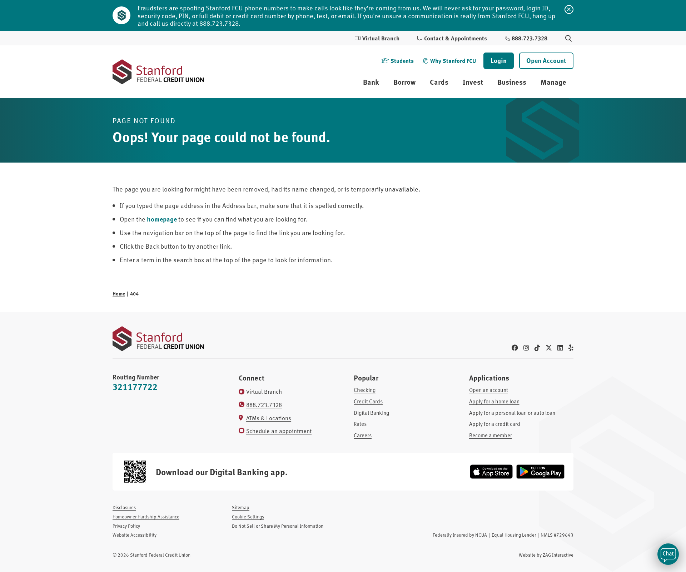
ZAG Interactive (558, 555)
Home (119, 293)
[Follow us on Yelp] (570, 347)
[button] (668, 554)
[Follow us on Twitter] (549, 347)
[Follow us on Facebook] (515, 347)
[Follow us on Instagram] (526, 347)
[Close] (569, 9)
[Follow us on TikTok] (537, 347)
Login (499, 60)
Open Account (546, 60)
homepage (162, 219)
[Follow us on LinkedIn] (560, 347)
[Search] (568, 38)
